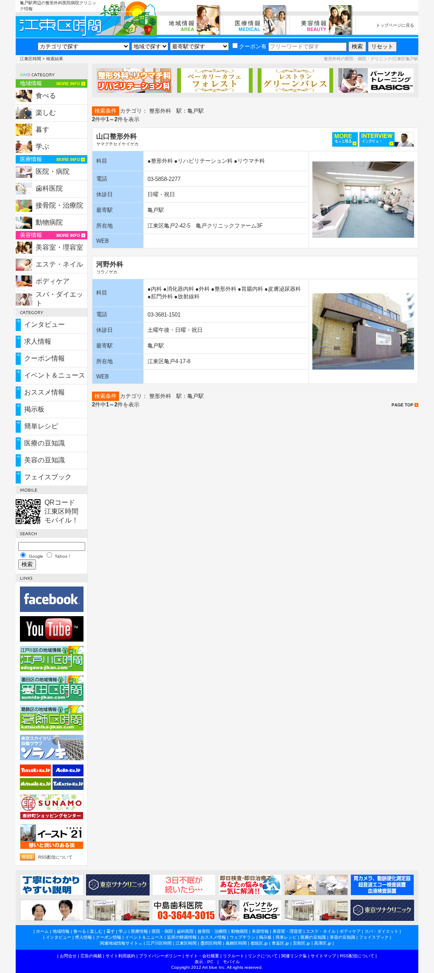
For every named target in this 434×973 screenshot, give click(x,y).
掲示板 (34, 409)
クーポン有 (253, 46)
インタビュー (44, 324)
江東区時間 (30, 58)
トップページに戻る (395, 25)
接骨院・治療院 (59, 205)
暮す (42, 129)
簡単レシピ (41, 426)
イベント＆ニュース (54, 375)
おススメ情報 (44, 392)
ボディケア (53, 281)
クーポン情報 (44, 358)
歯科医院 (49, 188)
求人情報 (37, 341)
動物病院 (49, 222)
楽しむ (46, 112)
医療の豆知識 (44, 443)
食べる (46, 95)
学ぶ (42, 146)
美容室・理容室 (59, 247)
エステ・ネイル (59, 264)
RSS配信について (55, 857)
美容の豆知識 (44, 460)
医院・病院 (53, 171)
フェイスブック (48, 477)
